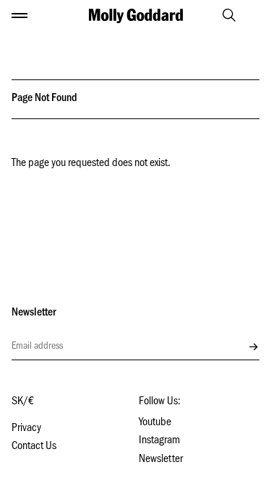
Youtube (155, 423)
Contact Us (34, 447)
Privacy (26, 429)
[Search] (222, 15)
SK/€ (23, 402)
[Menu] (19, 16)
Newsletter (161, 460)
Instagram (159, 441)
